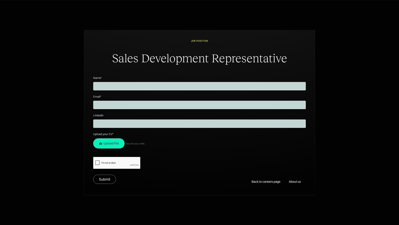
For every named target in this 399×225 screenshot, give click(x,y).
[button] (109, 143)
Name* (97, 78)
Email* (97, 96)
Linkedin (98, 115)
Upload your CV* (103, 134)
